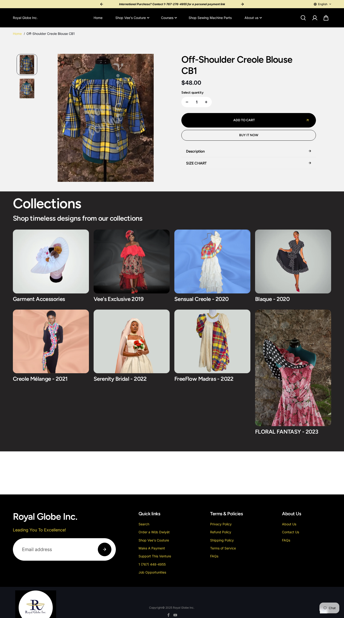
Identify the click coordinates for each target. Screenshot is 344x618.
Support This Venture (155, 556)
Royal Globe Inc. (183, 607)
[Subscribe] (104, 549)
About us (251, 18)
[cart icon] (326, 18)
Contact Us (290, 532)
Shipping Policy (222, 540)
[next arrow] (160, 118)
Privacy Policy (221, 524)
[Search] (303, 18)
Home (98, 18)
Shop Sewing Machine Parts (210, 18)
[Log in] (314, 18)
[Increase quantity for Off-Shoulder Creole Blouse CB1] (206, 102)
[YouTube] (175, 615)
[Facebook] (168, 615)
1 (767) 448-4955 (152, 564)
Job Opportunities (152, 572)
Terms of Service (223, 548)
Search (144, 524)
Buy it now (248, 135)
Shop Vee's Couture (130, 18)
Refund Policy (220, 532)
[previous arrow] (51, 118)
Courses (167, 18)
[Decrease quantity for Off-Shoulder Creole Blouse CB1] (187, 102)
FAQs (214, 556)
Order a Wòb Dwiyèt (154, 532)
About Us (289, 524)
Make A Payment (152, 548)
